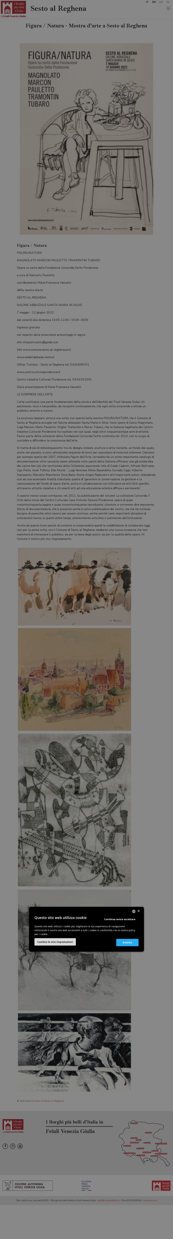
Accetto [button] (127, 942)
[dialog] (86, 929)
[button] (55, 942)
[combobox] (133, 911)
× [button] (138, 911)
